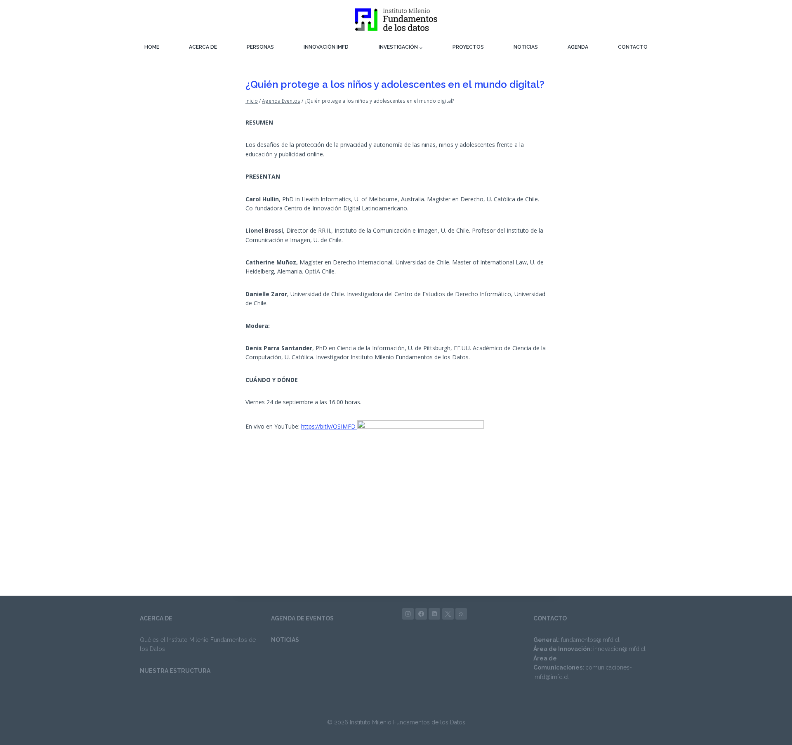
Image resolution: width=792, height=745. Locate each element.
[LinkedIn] (434, 614)
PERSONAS (260, 47)
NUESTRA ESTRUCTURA (175, 670)
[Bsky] (461, 614)
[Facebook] (421, 614)
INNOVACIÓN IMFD (326, 47)
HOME (151, 47)
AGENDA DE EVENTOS (302, 618)
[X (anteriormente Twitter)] (448, 614)
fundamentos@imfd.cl (590, 640)
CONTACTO (633, 47)
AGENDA (578, 47)
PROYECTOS (468, 47)
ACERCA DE (203, 47)
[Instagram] (408, 614)
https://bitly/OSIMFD (329, 426)
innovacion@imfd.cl (619, 649)
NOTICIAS (526, 47)
